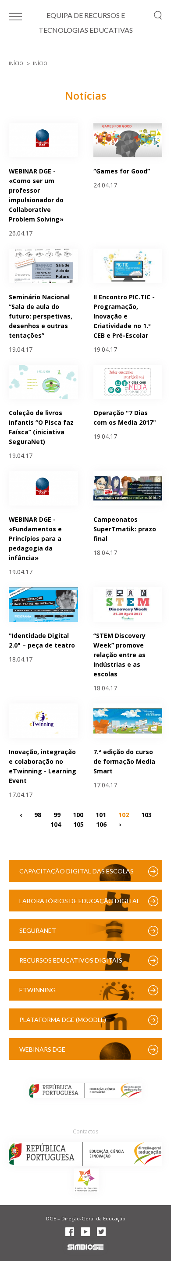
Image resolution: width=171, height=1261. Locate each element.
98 (37, 815)
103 (146, 815)
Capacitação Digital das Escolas (76, 871)
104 (55, 824)
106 (101, 824)
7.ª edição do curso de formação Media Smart (124, 761)
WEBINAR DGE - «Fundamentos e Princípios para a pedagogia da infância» (35, 538)
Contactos (85, 1131)
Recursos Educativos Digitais (70, 960)
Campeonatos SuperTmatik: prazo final (124, 529)
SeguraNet (37, 930)
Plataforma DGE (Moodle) (62, 1019)
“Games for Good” (121, 171)
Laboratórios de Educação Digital (79, 900)
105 (78, 824)
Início (16, 63)
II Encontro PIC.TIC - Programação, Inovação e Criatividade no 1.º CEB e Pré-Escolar (124, 316)
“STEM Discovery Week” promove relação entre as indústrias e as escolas (119, 654)
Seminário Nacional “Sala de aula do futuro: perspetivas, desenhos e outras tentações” (40, 316)
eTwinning (37, 990)
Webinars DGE (42, 1049)
